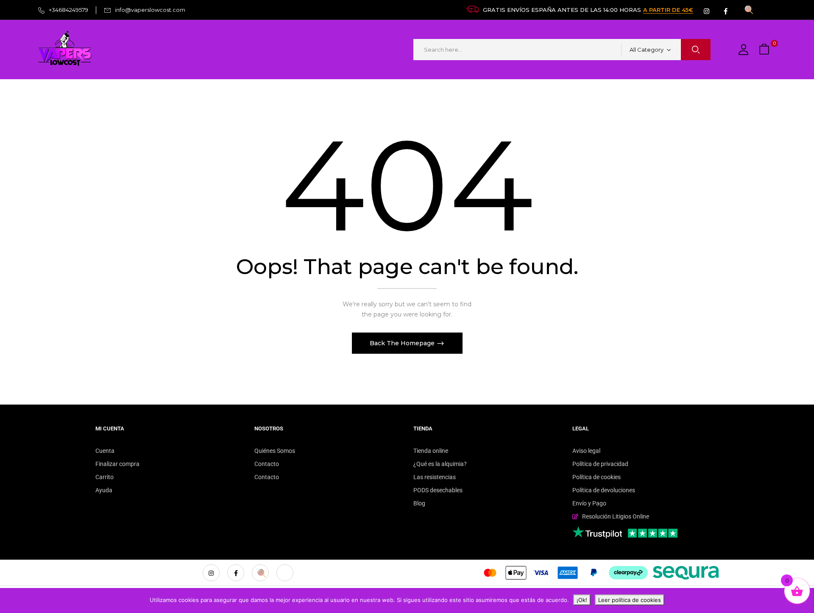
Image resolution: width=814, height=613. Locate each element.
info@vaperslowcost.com (150, 9)
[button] (765, 49)
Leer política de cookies (629, 599)
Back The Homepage (403, 343)
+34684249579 (68, 9)
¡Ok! (582, 599)
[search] (696, 49)
